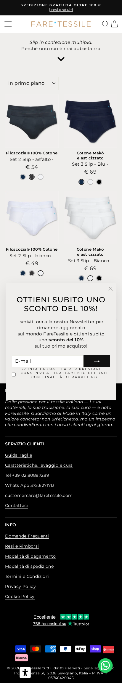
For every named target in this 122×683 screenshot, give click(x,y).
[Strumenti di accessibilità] (25, 672)
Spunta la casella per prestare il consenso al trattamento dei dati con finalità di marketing (64, 373)
